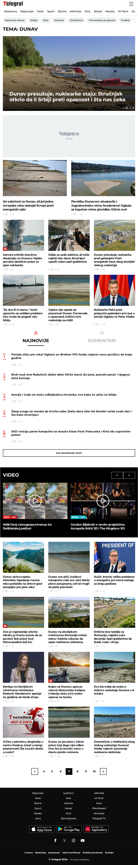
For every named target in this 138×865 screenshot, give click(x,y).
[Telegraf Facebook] (55, 840)
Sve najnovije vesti (69, 453)
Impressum (54, 852)
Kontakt (109, 852)
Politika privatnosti (93, 852)
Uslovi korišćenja (71, 852)
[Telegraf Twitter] (64, 840)
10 (94, 771)
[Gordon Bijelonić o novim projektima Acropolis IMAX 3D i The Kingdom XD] (103, 501)
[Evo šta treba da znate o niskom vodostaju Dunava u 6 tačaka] (114, 667)
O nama (29, 852)
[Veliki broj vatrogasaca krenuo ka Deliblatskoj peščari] (35, 501)
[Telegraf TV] (82, 840)
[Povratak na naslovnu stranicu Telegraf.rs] (13, 3)
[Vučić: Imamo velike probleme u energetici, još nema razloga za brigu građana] (114, 557)
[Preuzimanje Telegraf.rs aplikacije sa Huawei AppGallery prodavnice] (96, 829)
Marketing (40, 852)
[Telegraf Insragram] (73, 840)
